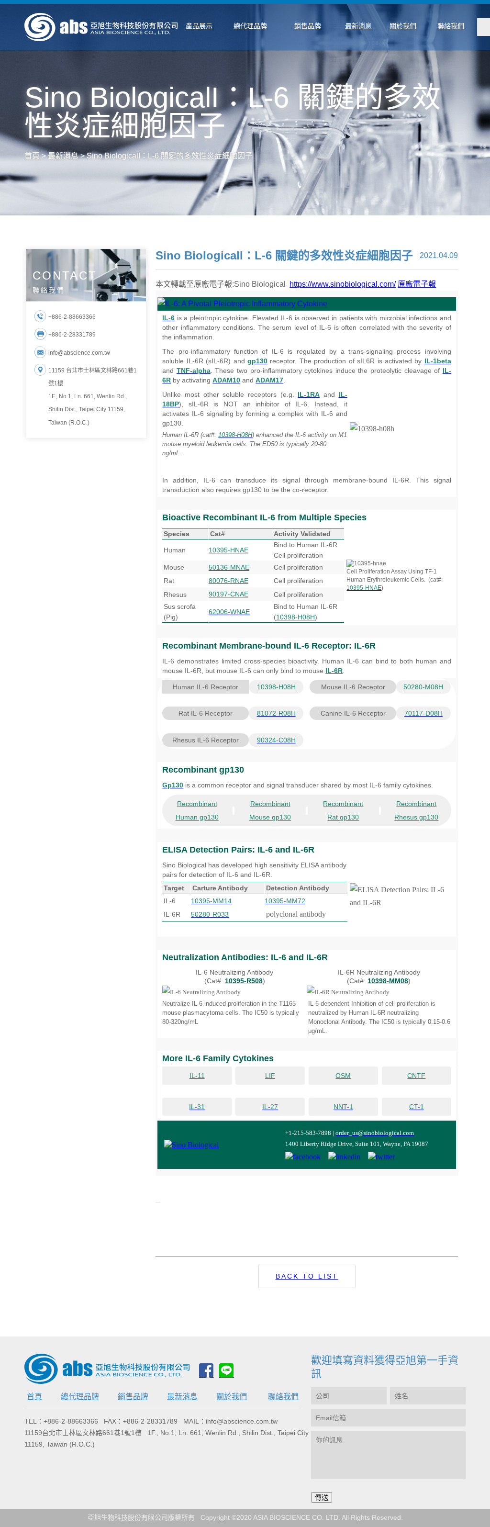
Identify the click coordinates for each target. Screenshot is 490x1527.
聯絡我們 (283, 1396)
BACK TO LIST (307, 1276)
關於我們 (231, 1396)
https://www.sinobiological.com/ (343, 284)
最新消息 (182, 1396)
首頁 (34, 1396)
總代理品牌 (80, 1396)
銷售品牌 (133, 1396)
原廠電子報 (417, 284)
